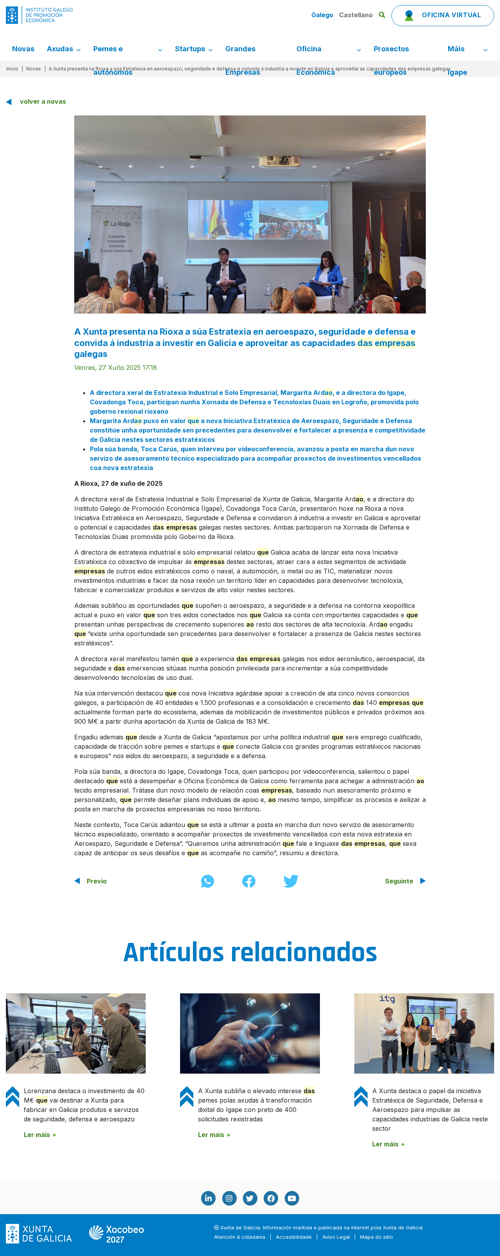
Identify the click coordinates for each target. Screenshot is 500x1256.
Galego (323, 15)
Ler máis (37, 1135)
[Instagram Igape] (228, 1198)
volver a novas (43, 101)
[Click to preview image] (250, 214)
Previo (97, 881)
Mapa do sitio (376, 1237)
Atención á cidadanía (239, 1237)
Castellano (356, 15)
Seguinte (399, 881)
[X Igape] (250, 1198)
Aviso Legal (336, 1237)
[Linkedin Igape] (208, 1198)
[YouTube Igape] (291, 1198)
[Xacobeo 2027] (116, 1233)
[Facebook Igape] (270, 1198)
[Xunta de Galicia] (39, 1233)
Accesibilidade (294, 1237)
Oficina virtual (450, 15)
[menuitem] (23, 49)
